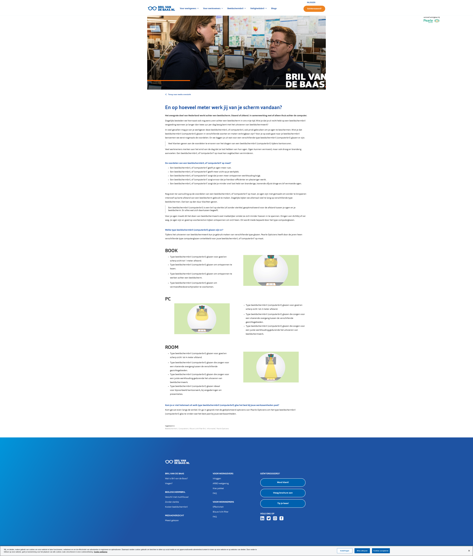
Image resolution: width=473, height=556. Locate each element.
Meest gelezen (172, 521)
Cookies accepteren (381, 551)
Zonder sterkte (172, 502)
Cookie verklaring (100, 552)
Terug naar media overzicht (179, 94)
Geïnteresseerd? (314, 9)
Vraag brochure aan (283, 493)
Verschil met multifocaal (177, 497)
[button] (189, 8)
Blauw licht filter (220, 512)
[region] (236, 551)
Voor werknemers (223, 502)
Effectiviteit (218, 507)
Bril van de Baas (174, 474)
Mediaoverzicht (174, 516)
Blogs (274, 8)
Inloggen (217, 479)
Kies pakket (218, 488)
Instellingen (344, 551)
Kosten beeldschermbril (176, 507)
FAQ (215, 493)
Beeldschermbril (175, 492)
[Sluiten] (469, 550)
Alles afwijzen (362, 551)
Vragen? (168, 484)
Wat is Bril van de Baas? (176, 479)
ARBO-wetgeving (221, 484)
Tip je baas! (283, 503)
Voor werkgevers (223, 474)
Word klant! (283, 482)
